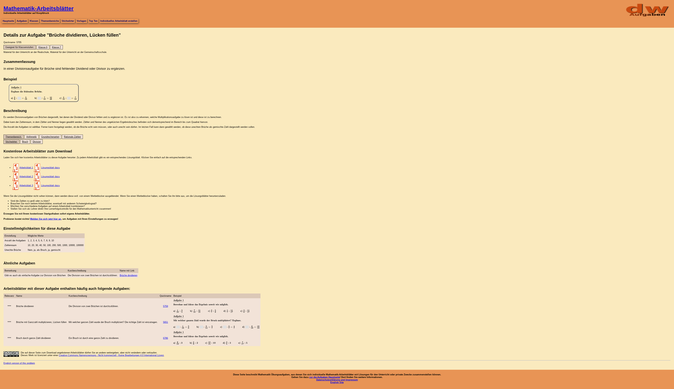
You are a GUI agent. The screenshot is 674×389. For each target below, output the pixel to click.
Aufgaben (22, 21)
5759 (165, 306)
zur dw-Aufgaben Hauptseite (324, 377)
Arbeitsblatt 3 (26, 185)
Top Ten (93, 21)
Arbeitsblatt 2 (26, 176)
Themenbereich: (13, 136)
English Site (337, 382)
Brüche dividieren (128, 275)
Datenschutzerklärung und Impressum (337, 379)
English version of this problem (19, 363)
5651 (165, 322)
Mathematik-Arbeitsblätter (39, 8)
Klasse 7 (56, 47)
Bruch (25, 141)
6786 (165, 338)
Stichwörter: (11, 141)
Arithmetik (31, 136)
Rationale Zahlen (72, 136)
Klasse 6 (42, 47)
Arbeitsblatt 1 (26, 167)
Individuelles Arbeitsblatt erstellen (118, 21)
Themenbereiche (50, 21)
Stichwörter (68, 21)
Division (37, 141)
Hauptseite (8, 21)
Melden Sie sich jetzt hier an (45, 219)
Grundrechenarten (50, 136)
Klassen (34, 21)
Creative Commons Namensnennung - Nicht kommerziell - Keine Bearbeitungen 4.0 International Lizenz (111, 355)
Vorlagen (81, 21)
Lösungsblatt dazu (50, 167)
